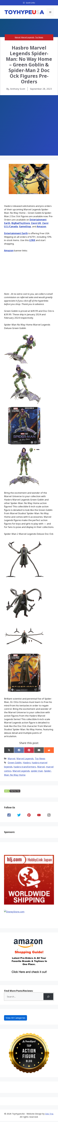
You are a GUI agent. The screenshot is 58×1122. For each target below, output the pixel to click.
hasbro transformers (25, 766)
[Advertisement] (29, 125)
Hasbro (27, 762)
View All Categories (15, 1017)
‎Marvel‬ (41, 766)
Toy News (39, 37)
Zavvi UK (36, 223)
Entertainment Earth (16, 233)
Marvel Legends (27, 37)
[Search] (48, 996)
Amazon (41, 226)
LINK (32, 240)
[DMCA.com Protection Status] (12, 791)
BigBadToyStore (20, 223)
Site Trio (49, 1113)
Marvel (17, 37)
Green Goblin (15, 762)
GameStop (25, 226)
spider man (37, 770)
